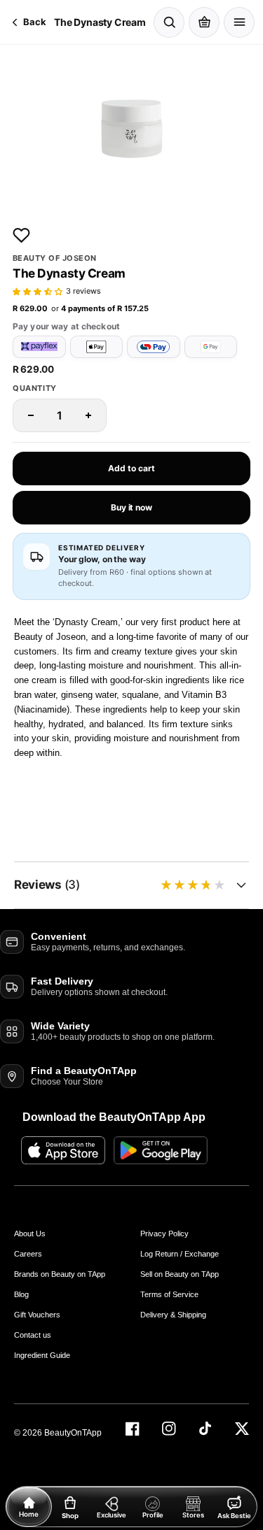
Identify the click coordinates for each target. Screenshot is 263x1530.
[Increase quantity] (88, 415)
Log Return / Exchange (179, 1254)
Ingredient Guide (42, 1355)
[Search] (169, 22)
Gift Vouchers (37, 1314)
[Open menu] (239, 22)
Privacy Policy (164, 1233)
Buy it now (131, 507)
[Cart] (204, 22)
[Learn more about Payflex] (39, 347)
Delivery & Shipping (173, 1314)
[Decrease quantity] (30, 415)
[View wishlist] (21, 235)
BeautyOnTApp (73, 1433)
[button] (37, 292)
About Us (30, 1233)
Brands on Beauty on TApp (59, 1274)
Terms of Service (169, 1294)
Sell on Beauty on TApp (179, 1274)
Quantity (35, 388)
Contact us (32, 1335)
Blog (21, 1294)
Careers (28, 1254)
